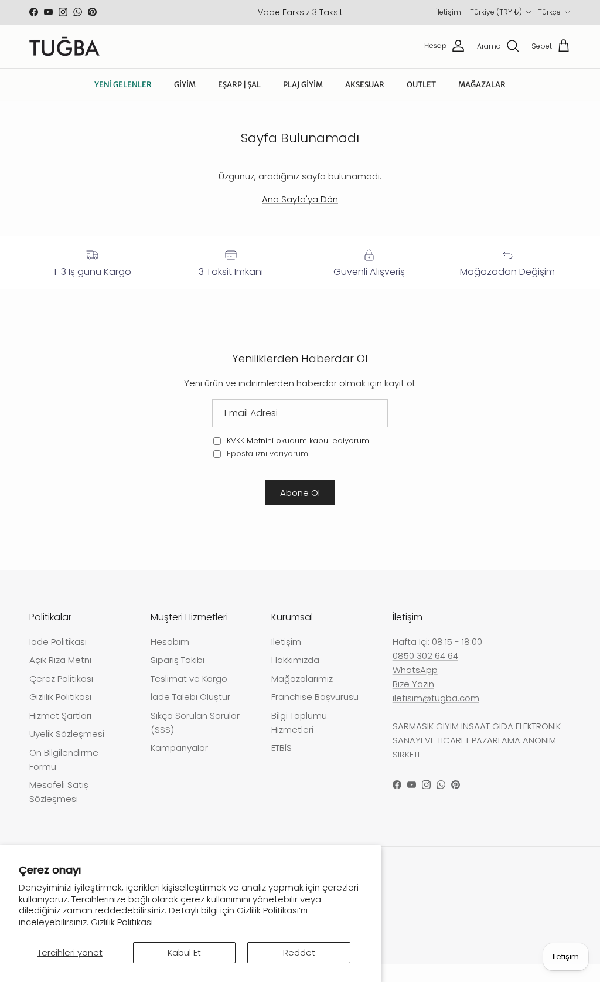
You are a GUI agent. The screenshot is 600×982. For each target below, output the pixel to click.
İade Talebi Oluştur (190, 697)
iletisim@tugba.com (436, 698)
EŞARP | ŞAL (239, 85)
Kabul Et (184, 952)
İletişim (448, 12)
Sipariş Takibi (177, 660)
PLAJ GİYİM (303, 85)
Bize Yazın (413, 684)
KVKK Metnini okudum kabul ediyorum (298, 440)
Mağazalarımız (302, 678)
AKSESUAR (364, 85)
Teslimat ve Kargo (189, 678)
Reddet (299, 952)
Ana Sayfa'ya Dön (300, 199)
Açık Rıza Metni (60, 660)
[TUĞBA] (64, 46)
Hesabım (170, 642)
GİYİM (185, 85)
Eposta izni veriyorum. (266, 453)
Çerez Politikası (61, 678)
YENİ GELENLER (123, 85)
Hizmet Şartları (60, 715)
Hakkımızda (295, 660)
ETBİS (281, 748)
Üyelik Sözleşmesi (66, 734)
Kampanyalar (179, 748)
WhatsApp (415, 670)
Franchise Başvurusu (315, 697)
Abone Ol (300, 493)
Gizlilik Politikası (122, 922)
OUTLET (421, 85)
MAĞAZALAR (482, 85)
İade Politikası (58, 642)
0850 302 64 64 (425, 656)
